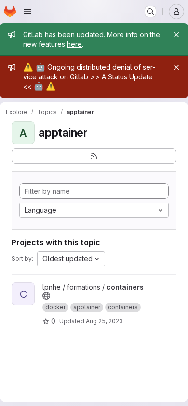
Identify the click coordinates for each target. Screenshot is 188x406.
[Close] (176, 34)
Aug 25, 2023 (104, 321)
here (74, 44)
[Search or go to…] (150, 11)
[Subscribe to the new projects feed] (94, 156)
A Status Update (127, 77)
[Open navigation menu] (27, 11)
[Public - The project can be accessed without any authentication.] (46, 296)
